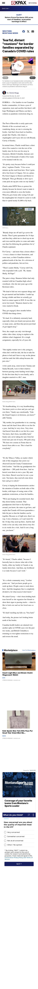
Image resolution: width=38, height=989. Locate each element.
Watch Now (32, 3)
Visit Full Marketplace (29, 650)
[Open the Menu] (3, 3)
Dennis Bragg (14, 93)
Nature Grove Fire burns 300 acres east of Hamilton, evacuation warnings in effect (19, 19)
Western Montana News (10, 32)
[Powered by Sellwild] (33, 770)
